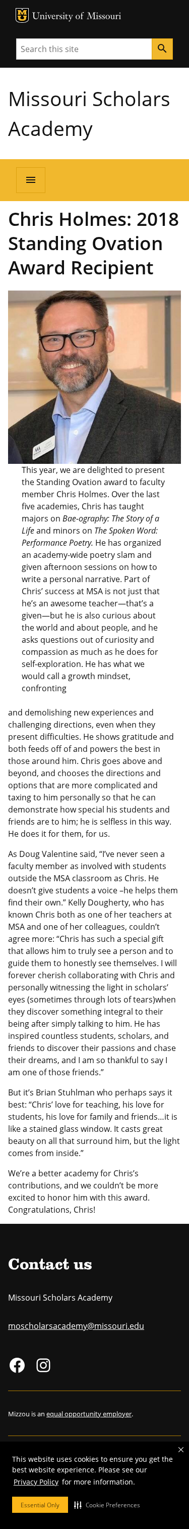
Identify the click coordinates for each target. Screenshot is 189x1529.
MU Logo (22, 15)
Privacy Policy (36, 1482)
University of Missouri (76, 17)
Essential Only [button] (40, 1505)
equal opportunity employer (89, 1413)
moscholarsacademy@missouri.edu (76, 1325)
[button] (107, 1505)
